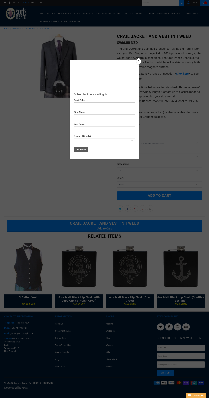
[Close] (138, 61)
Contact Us (197, 395)
